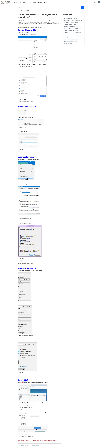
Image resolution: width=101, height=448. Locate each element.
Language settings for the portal (72, 28)
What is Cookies (67, 43)
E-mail (19, 2)
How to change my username (71, 40)
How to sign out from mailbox (71, 30)
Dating (34, 2)
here (40, 440)
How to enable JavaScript (70, 18)
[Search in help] (82, 7)
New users (27, 10)
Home (15, 2)
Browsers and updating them (71, 26)
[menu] (99, 2)
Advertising (39, 2)
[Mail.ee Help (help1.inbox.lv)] (6, 2)
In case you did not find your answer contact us (28, 445)
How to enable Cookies (69, 24)
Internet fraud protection (70, 41)
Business (25, 2)
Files (30, 2)
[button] (46, 2)
